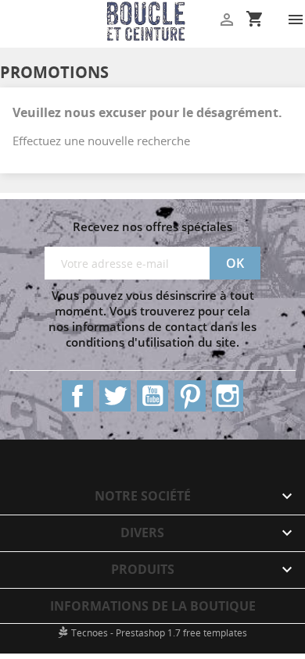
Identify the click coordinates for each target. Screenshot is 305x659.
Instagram (227, 395)
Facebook (77, 395)
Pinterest (190, 395)
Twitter (115, 395)
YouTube (152, 395)
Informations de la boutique (153, 605)
